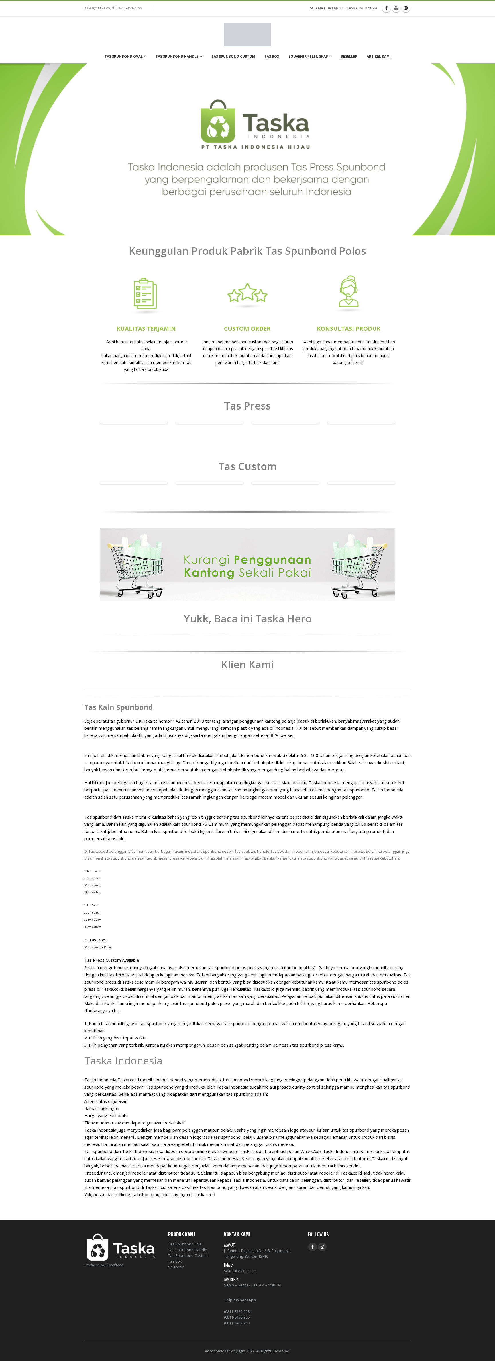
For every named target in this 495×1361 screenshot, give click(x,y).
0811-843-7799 (130, 8)
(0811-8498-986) (237, 1317)
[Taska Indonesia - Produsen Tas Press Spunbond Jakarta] (247, 34)
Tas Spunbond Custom (233, 56)
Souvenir (176, 1267)
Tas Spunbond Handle (177, 56)
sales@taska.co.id (99, 8)
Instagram (322, 1247)
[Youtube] (396, 8)
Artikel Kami (379, 56)
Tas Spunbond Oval (124, 56)
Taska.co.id (133, 982)
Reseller (349, 56)
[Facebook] (386, 8)
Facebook (312, 1247)
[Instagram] (406, 8)
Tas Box (271, 56)
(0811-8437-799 (237, 1322)
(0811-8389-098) (237, 1311)
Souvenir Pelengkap (308, 56)
